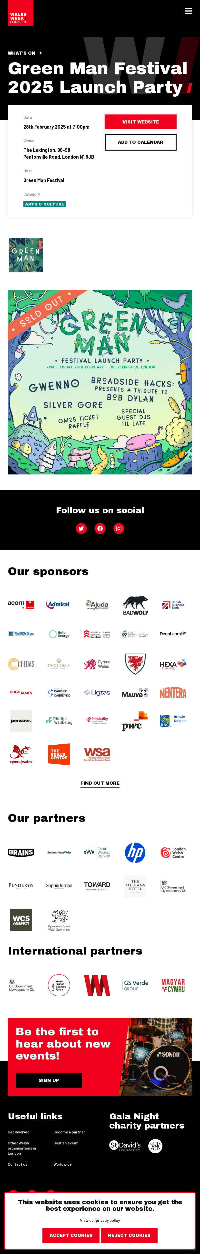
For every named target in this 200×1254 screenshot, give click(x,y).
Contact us (17, 1164)
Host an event (65, 1143)
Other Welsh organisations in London (22, 1148)
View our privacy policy (100, 1220)
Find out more (100, 783)
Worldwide (62, 1164)
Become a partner (69, 1132)
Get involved (19, 1132)
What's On (21, 53)
